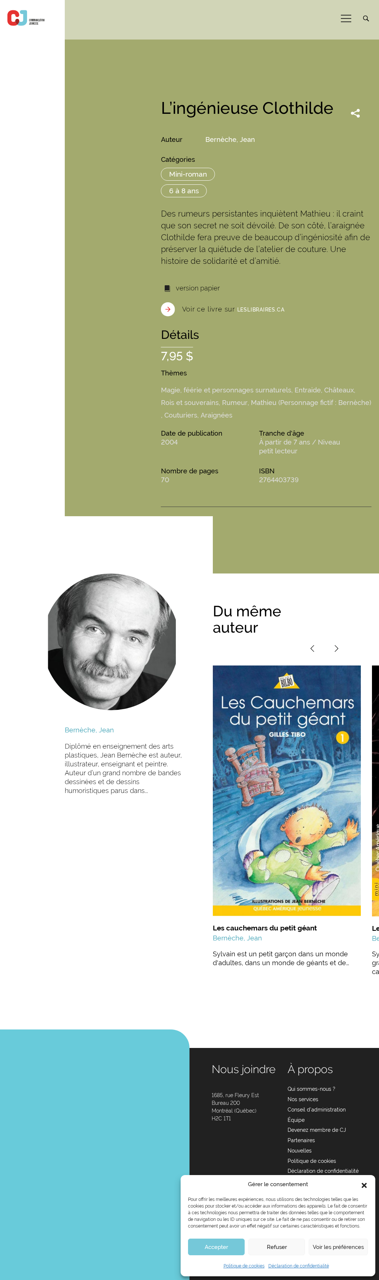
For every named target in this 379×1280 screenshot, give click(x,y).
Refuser (277, 1247)
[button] (364, 1184)
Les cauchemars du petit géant (265, 928)
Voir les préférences (338, 1247)
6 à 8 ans (184, 191)
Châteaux (339, 390)
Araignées (216, 415)
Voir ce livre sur (233, 309)
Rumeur (235, 402)
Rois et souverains (190, 402)
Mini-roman (188, 174)
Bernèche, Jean (230, 139)
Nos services (303, 1099)
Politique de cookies (244, 1266)
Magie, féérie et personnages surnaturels (226, 390)
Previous (312, 648)
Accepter (216, 1247)
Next (336, 648)
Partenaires (301, 1140)
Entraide (308, 390)
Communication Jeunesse (25, 18)
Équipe (296, 1120)
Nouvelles (300, 1151)
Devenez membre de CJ (317, 1130)
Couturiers (180, 415)
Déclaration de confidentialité (298, 1266)
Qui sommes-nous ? (311, 1089)
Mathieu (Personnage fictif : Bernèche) (311, 402)
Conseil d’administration (317, 1110)
